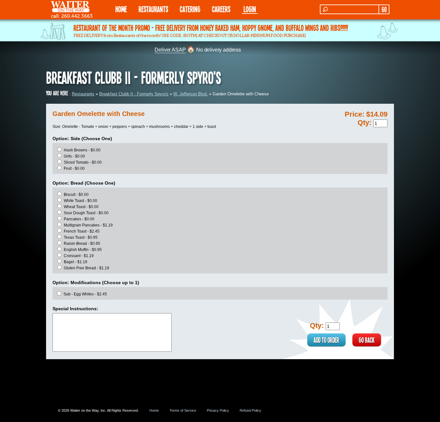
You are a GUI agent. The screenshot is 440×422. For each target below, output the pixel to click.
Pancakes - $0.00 (79, 219)
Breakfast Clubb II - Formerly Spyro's (133, 93)
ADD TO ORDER (326, 340)
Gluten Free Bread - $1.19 (86, 268)
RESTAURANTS (153, 9)
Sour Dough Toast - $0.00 (86, 213)
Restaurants (83, 93)
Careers (221, 9)
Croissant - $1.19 (79, 256)
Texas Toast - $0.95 (81, 237)
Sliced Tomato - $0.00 (83, 162)
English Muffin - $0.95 (83, 249)
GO (384, 9)
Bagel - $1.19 (75, 262)
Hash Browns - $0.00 (82, 150)
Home (154, 410)
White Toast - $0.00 (80, 200)
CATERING (190, 9)
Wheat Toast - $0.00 (81, 207)
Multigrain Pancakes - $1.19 (88, 225)
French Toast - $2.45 (82, 231)
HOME (121, 9)
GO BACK (367, 340)
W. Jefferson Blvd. (190, 93)
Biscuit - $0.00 (76, 194)
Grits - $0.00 (74, 156)
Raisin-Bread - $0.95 (82, 243)
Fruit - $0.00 (74, 168)
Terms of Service (182, 410)
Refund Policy (250, 410)
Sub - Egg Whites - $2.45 (85, 294)
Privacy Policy (218, 410)
